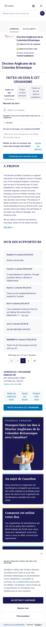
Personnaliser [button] (23, 616)
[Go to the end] (34, 360)
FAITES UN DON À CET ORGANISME (23, 407)
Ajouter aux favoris (25, 396)
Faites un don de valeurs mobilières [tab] (36, 92)
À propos (14, 29)
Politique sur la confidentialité (14, 624)
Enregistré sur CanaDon (30, 44)
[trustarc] (38, 624)
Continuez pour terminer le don (23, 156)
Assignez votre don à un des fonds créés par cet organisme (23, 116)
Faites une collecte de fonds (11, 396)
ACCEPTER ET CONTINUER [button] (23, 600)
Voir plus (24, 315)
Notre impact (30, 29)
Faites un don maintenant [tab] (9, 93)
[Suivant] (28, 360)
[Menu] (41, 6)
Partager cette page (36, 396)
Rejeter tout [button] (23, 608)
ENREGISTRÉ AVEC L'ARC (28, 49)
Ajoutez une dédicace (38, 146)
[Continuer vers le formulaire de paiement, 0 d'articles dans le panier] (34, 6)
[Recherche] (42, 13)
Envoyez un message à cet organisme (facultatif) (21, 129)
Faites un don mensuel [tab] (22, 92)
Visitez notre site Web (13, 384)
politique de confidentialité (17, 581)
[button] (41, 553)
